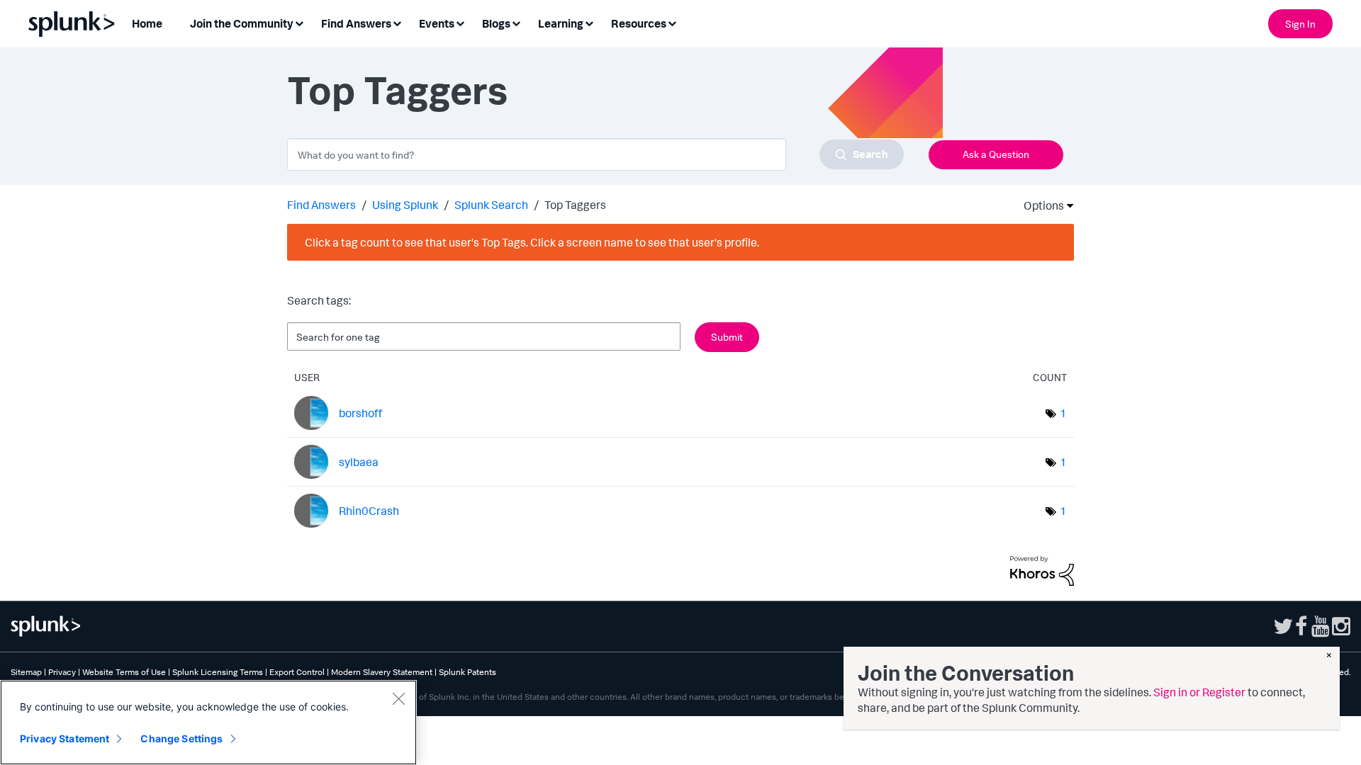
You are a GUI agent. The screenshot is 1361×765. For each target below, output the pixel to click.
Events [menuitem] (436, 23)
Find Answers (321, 205)
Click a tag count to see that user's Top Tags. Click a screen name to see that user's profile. (532, 242)
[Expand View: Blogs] (516, 22)
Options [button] (1039, 205)
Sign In (1300, 24)
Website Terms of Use (124, 672)
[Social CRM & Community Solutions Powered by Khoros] (1042, 569)
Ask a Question (996, 154)
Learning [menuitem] (560, 23)
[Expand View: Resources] (672, 22)
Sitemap (26, 672)
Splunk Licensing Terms (217, 672)
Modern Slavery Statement (381, 672)
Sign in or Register (1199, 692)
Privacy (62, 672)
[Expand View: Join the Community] (299, 22)
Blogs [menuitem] (496, 23)
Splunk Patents (467, 672)
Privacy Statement (64, 738)
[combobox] (595, 154)
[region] (208, 722)
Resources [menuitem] (638, 23)
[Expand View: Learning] (589, 22)
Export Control (297, 672)
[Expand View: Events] (460, 22)
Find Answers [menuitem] (356, 23)
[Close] (398, 698)
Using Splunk (405, 205)
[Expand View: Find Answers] (397, 22)
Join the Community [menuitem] (241, 23)
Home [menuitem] (147, 23)
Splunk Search (491, 205)
